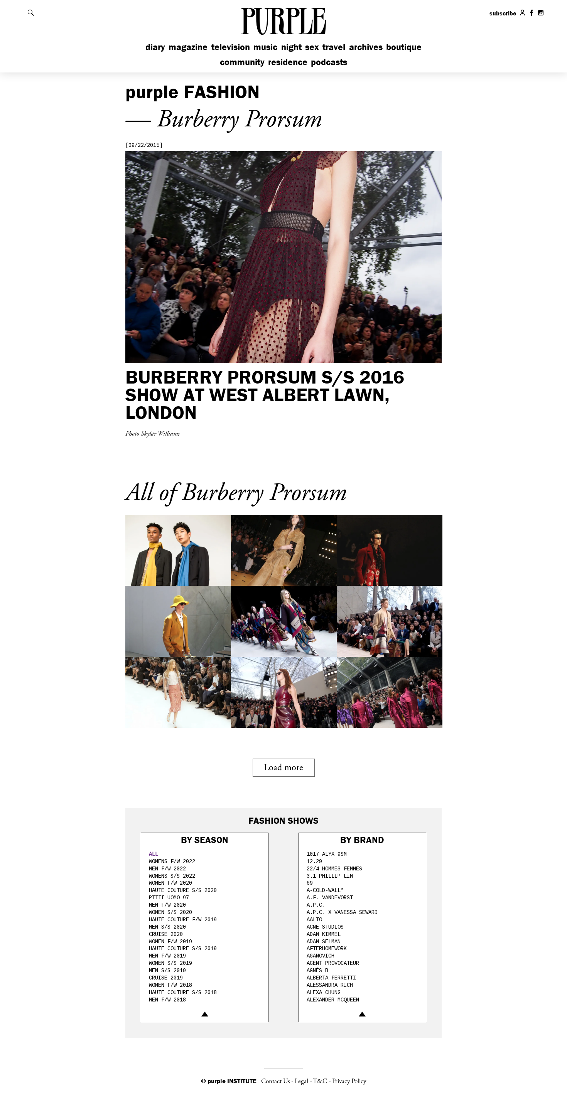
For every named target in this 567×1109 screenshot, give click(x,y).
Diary (155, 46)
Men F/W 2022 (167, 869)
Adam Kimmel (324, 934)
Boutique (404, 46)
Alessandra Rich (330, 985)
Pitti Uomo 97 (169, 898)
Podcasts (329, 61)
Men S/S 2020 (167, 927)
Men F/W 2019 (167, 956)
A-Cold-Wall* (325, 890)
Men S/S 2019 (167, 971)
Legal (301, 1081)
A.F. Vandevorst (330, 898)
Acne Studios (325, 927)
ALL (153, 854)
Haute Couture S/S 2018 (183, 993)
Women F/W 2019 (170, 942)
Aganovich (320, 956)
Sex (312, 46)
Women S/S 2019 (170, 963)
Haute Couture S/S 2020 (183, 890)
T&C (320, 1081)
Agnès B (317, 971)
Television (230, 46)
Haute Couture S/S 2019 (183, 949)
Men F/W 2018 (167, 1000)
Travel (333, 46)
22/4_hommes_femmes (334, 869)
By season (204, 839)
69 (310, 883)
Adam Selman (324, 942)
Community (242, 61)
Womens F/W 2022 (172, 861)
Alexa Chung (324, 993)
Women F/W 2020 (170, 883)
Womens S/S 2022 (172, 876)
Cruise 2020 (166, 934)
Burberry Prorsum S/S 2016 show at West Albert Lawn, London (264, 394)
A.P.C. (316, 905)
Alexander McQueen (333, 1000)
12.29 (314, 861)
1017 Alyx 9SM (327, 854)
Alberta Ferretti (331, 978)
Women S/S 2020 (170, 912)
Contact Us (275, 1081)
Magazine (188, 46)
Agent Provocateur (333, 963)
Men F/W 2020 (167, 905)
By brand (362, 839)
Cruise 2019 (166, 978)
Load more (283, 767)
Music (265, 46)
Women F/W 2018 (170, 985)
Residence (287, 61)
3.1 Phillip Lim (330, 876)
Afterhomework (327, 949)
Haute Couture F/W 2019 (183, 920)
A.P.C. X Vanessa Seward (342, 912)
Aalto (314, 920)
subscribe (502, 13)
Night (291, 46)
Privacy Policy (349, 1081)
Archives (366, 46)
